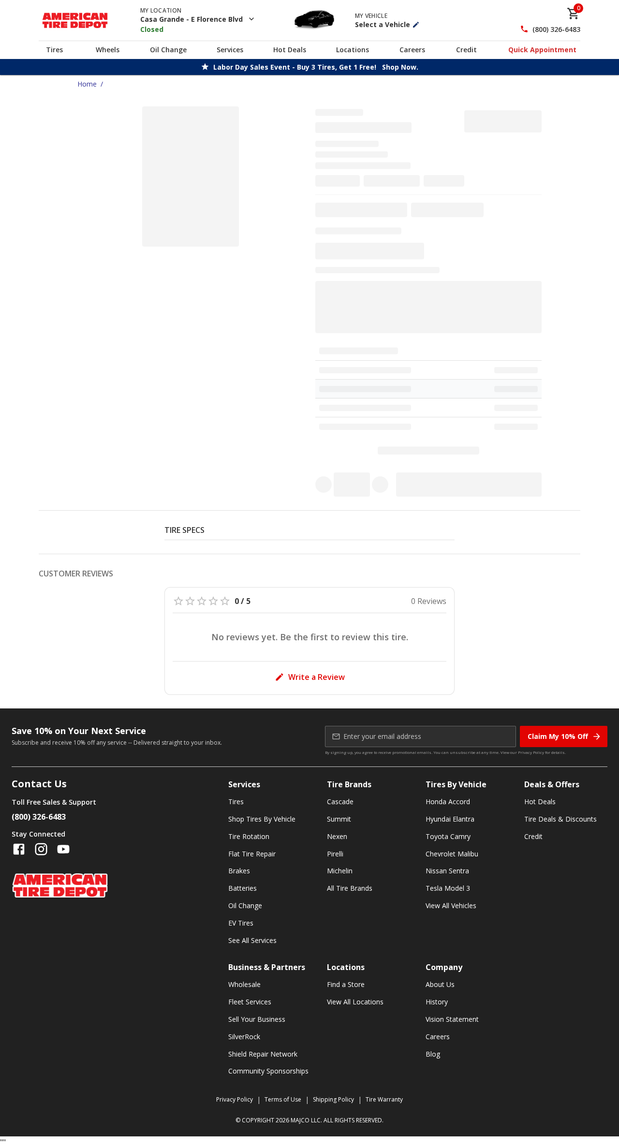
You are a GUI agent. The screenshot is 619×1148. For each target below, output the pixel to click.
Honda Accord (448, 801)
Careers (412, 49)
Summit (339, 819)
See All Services (252, 940)
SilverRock (244, 1036)
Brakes (239, 870)
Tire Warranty (384, 1099)
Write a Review (316, 677)
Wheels (107, 49)
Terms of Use (283, 1099)
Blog (433, 1054)
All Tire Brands (349, 888)
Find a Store (346, 984)
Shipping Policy (333, 1099)
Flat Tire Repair (252, 853)
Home (87, 83)
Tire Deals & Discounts (560, 819)
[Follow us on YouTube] (63, 849)
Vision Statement (452, 1019)
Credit (466, 49)
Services (230, 49)
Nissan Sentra (447, 870)
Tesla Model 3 (448, 888)
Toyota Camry (448, 836)
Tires (54, 49)
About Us (440, 984)
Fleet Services (249, 1001)
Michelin (340, 870)
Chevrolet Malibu (452, 853)
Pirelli (335, 853)
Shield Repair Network (262, 1054)
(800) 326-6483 (556, 29)
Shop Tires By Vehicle (261, 819)
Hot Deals (289, 49)
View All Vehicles (451, 905)
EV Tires (240, 922)
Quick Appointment (542, 49)
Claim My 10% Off (558, 736)
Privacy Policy (531, 752)
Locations (352, 49)
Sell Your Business (256, 1019)
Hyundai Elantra (450, 819)
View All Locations (355, 1001)
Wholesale (244, 984)
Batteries (242, 888)
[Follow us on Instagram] (41, 849)
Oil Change (168, 49)
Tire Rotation (248, 836)
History (437, 1001)
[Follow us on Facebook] (19, 849)
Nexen (337, 836)
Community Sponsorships (268, 1070)
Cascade (340, 801)
